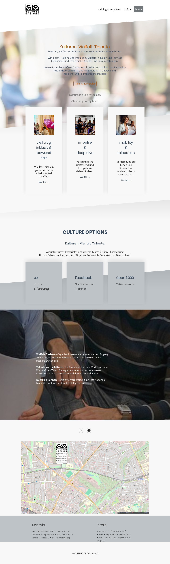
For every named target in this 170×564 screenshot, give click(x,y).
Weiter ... (44, 182)
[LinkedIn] (81, 430)
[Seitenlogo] (32, 9)
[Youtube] (89, 430)
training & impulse (85, 83)
